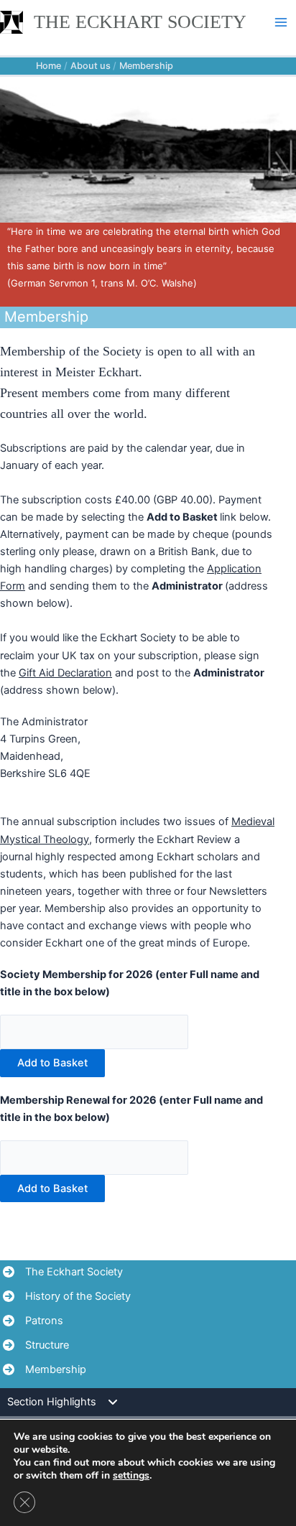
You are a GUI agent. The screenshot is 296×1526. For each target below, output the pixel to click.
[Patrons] (33, 1320)
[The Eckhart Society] (63, 1271)
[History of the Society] (67, 1296)
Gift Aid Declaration (65, 672)
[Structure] (36, 1345)
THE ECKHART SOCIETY (140, 21)
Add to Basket (52, 1062)
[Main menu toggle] (281, 22)
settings (131, 1475)
